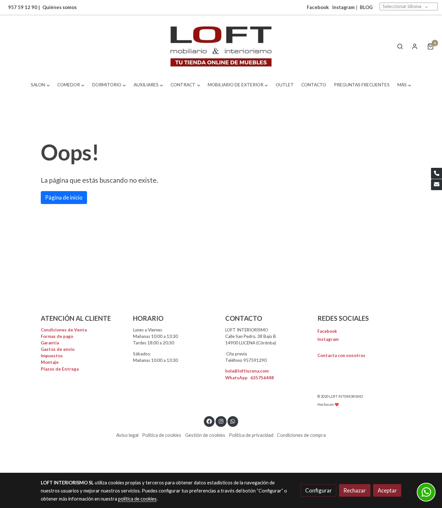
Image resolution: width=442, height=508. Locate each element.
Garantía (50, 342)
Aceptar (387, 490)
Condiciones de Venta (64, 329)
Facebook (327, 331)
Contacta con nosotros (341, 355)
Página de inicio (64, 197)
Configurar (318, 490)
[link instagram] (221, 421)
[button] (40, 85)
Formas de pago (57, 336)
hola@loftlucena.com (247, 370)
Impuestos (52, 355)
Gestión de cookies (205, 435)
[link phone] (436, 173)
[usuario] (415, 46)
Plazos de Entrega (60, 369)
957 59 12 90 (22, 7)
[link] (221, 46)
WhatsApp (249, 377)
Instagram (343, 7)
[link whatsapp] (233, 421)
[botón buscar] (400, 46)
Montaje (50, 362)
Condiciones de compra (301, 435)
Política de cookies (161, 435)
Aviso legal (127, 435)
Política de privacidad (251, 435)
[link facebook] (209, 421)
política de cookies (137, 499)
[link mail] (436, 184)
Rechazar (354, 490)
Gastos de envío (57, 349)
